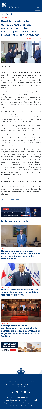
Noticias (10, 14)
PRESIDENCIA (19, 381)
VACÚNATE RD (22, 384)
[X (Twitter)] (13, 392)
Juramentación (14, 199)
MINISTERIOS (21, 387)
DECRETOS (10, 384)
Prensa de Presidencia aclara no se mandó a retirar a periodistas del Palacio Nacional (19, 292)
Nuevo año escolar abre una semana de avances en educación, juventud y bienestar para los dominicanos (20, 255)
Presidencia (7, 17)
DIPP (4, 199)
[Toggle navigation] (38, 8)
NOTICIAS (31, 381)
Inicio (3, 14)
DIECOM (33, 384)
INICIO (9, 381)
